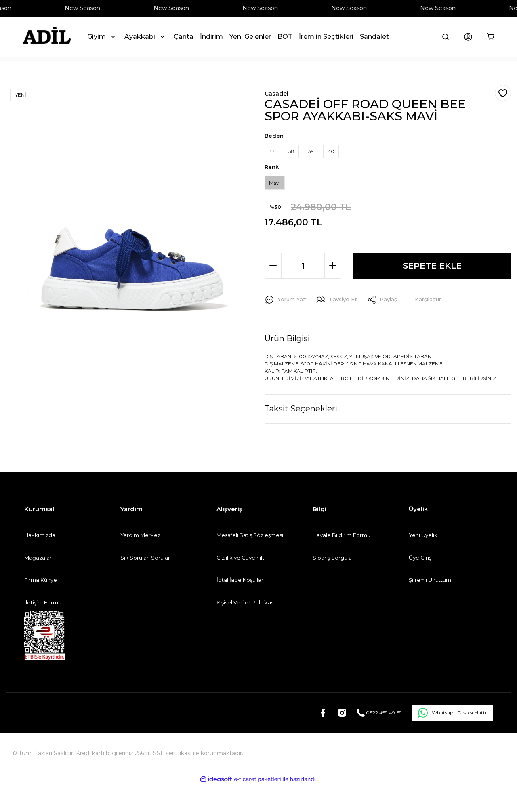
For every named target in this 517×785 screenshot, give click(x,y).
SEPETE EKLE (432, 265)
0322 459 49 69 (383, 712)
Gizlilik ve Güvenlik (240, 557)
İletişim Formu (42, 602)
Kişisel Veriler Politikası (245, 602)
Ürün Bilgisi (287, 338)
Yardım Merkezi (141, 535)
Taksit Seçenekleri (301, 408)
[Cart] (491, 37)
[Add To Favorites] (503, 93)
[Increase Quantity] (333, 265)
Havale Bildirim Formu (341, 535)
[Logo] (46, 37)
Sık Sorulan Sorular (145, 557)
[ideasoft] (216, 779)
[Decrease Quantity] (273, 265)
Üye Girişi (421, 557)
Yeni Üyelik (423, 535)
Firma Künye (40, 580)
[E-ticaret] (257, 779)
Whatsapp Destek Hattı (459, 712)
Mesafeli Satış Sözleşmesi (249, 535)
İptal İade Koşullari (240, 580)
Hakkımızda (39, 535)
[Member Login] (468, 37)
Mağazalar (38, 557)
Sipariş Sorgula (332, 557)
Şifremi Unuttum (430, 580)
